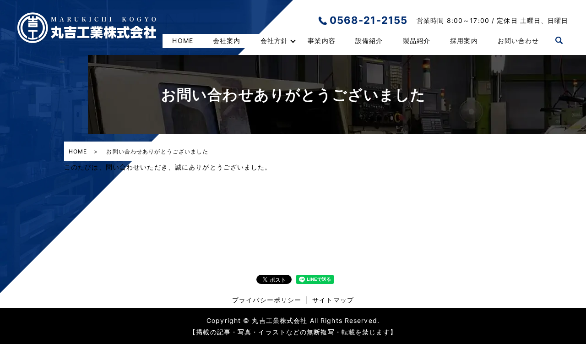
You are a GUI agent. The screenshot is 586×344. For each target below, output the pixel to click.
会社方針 (274, 40)
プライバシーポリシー (266, 300)
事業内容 (321, 40)
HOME (182, 40)
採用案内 (463, 40)
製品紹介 (416, 40)
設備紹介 (369, 40)
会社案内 (226, 40)
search (559, 41)
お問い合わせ (518, 40)
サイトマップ (333, 300)
